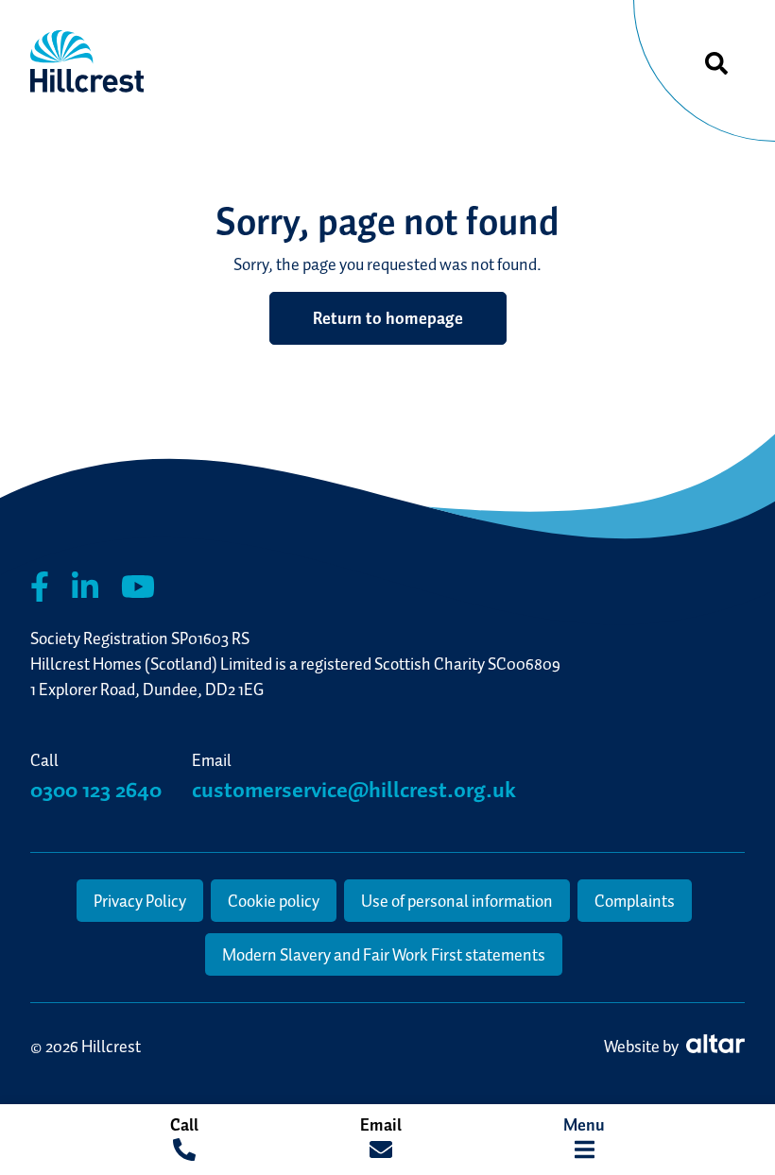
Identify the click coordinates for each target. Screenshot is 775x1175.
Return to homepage (388, 318)
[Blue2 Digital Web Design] (713, 1046)
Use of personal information (457, 900)
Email (381, 1124)
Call (184, 1124)
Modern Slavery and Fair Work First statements (383, 954)
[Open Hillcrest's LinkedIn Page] (85, 587)
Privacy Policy (140, 900)
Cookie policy (273, 900)
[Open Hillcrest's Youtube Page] (138, 587)
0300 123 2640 (96, 789)
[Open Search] (716, 64)
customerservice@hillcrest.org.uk (354, 789)
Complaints (634, 900)
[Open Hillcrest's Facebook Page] (39, 587)
